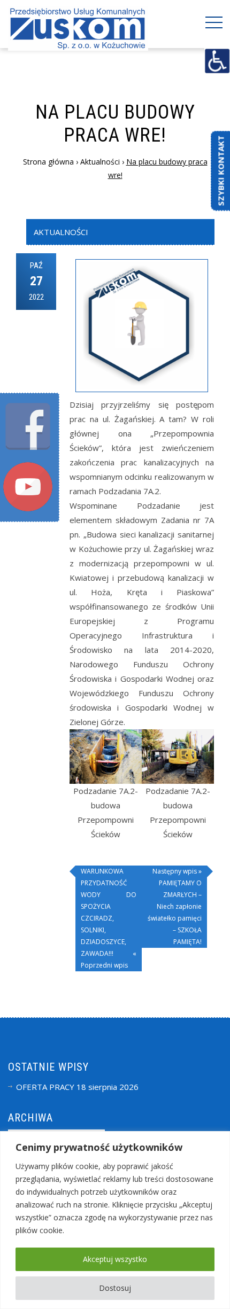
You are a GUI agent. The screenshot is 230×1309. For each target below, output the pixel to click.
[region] (115, 1220)
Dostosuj (115, 1288)
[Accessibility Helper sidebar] (217, 61)
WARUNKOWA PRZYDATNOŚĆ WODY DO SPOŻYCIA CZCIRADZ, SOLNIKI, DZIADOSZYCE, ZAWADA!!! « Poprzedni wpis (108, 918)
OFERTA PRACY (45, 1086)
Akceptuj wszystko (115, 1259)
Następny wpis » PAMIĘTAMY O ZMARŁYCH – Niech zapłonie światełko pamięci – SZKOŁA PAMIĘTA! (175, 906)
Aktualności (61, 232)
